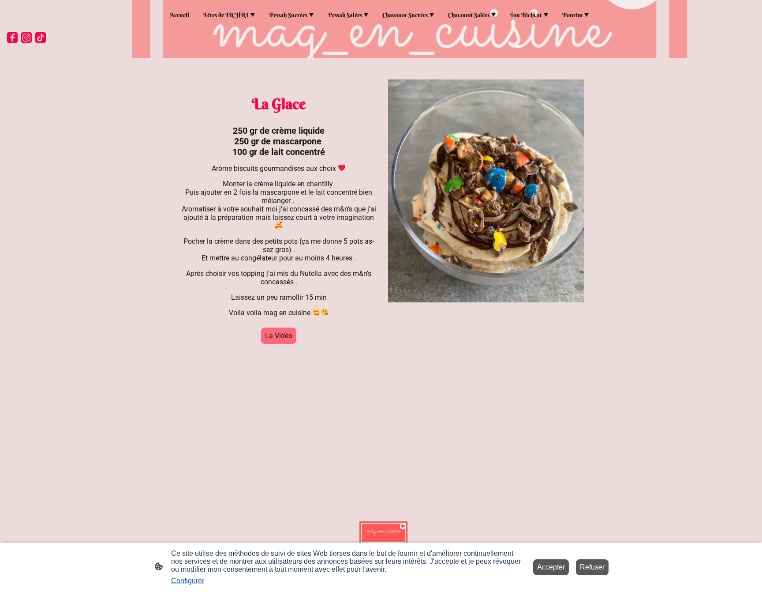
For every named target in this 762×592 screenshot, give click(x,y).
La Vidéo (278, 336)
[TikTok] (40, 37)
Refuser (592, 567)
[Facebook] (12, 37)
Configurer (187, 580)
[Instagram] (26, 37)
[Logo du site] (381, 531)
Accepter (551, 567)
